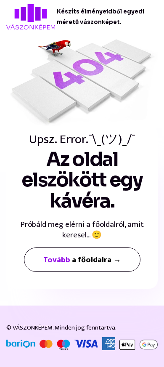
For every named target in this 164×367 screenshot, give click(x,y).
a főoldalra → (82, 259)
